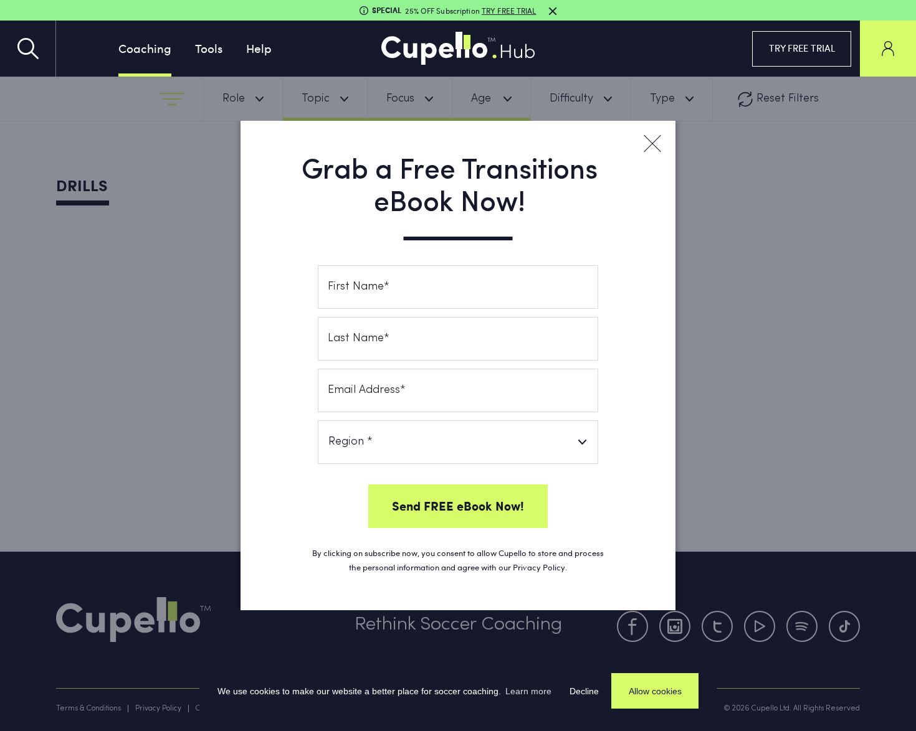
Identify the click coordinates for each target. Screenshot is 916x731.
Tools (208, 48)
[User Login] (888, 49)
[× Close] (652, 144)
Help (259, 48)
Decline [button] (584, 691)
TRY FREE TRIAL (802, 48)
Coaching (144, 48)
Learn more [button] (528, 691)
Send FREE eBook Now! (458, 505)
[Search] (28, 49)
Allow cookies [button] (655, 691)
